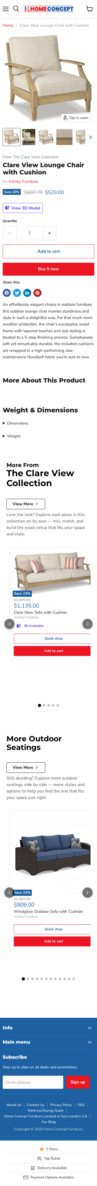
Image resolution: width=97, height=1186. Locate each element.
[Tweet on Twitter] (17, 293)
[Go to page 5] (58, 705)
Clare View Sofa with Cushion (40, 612)
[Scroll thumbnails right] (89, 137)
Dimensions (17, 423)
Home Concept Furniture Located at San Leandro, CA (45, 1116)
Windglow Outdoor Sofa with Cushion (48, 911)
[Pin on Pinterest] (37, 293)
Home (8, 25)
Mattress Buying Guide (46, 1110)
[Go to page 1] (39, 705)
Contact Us (35, 1105)
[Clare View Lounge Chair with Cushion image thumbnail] (11, 137)
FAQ (81, 1105)
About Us (13, 1105)
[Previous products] (9, 624)
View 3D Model (25, 207)
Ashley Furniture (23, 181)
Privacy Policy (61, 1105)
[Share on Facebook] (7, 293)
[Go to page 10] (64, 979)
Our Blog (48, 1122)
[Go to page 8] (55, 979)
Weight (13, 436)
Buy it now (48, 269)
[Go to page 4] (53, 705)
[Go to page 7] (51, 979)
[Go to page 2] (44, 705)
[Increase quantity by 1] (50, 233)
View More (23, 504)
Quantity (10, 221)
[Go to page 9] (60, 979)
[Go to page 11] (69, 979)
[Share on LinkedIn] (27, 293)
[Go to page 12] (73, 979)
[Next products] (87, 624)
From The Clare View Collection (30, 157)
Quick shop (53, 638)
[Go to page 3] (48, 705)
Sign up (77, 1082)
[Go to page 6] (46, 979)
